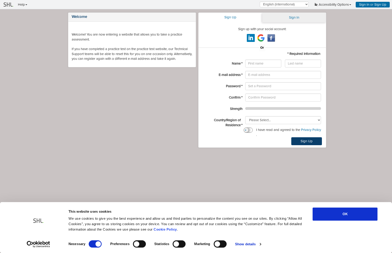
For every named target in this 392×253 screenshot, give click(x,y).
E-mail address (230, 75)
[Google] (261, 38)
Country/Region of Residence (227, 122)
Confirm (235, 97)
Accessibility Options (334, 4)
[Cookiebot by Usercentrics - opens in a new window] (38, 244)
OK (345, 214)
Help (21, 4)
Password (233, 86)
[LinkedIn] (251, 38)
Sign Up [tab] (230, 17)
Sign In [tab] (294, 17)
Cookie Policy (165, 229)
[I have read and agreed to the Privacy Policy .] (248, 130)
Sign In (364, 4)
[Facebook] (271, 38)
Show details (245, 244)
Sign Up (380, 4)
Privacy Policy (310, 130)
